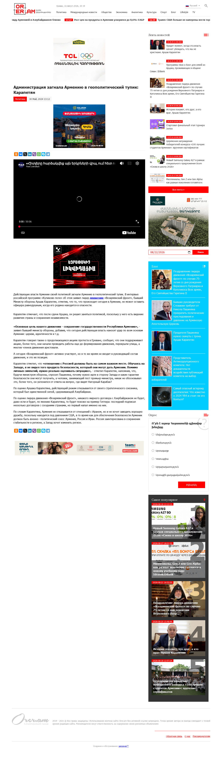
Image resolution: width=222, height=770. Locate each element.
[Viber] (34, 154)
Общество (106, 12)
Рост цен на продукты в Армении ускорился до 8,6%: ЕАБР (76, 19)
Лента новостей (159, 35)
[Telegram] (48, 154)
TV (193, 12)
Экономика (121, 12)
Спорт (164, 12)
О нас (187, 736)
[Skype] (43, 154)
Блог (173, 12)
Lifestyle (184, 12)
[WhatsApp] (39, 154)
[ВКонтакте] (21, 154)
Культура (151, 12)
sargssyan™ (124, 746)
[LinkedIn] (30, 154)
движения (97, 297)
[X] (25, 154)
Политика (61, 12)
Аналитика (137, 12)
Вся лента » (178, 189)
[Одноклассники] (16, 154)
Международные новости (84, 12)
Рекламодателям (201, 736)
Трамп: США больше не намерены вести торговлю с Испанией (162, 19)
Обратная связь (174, 736)
